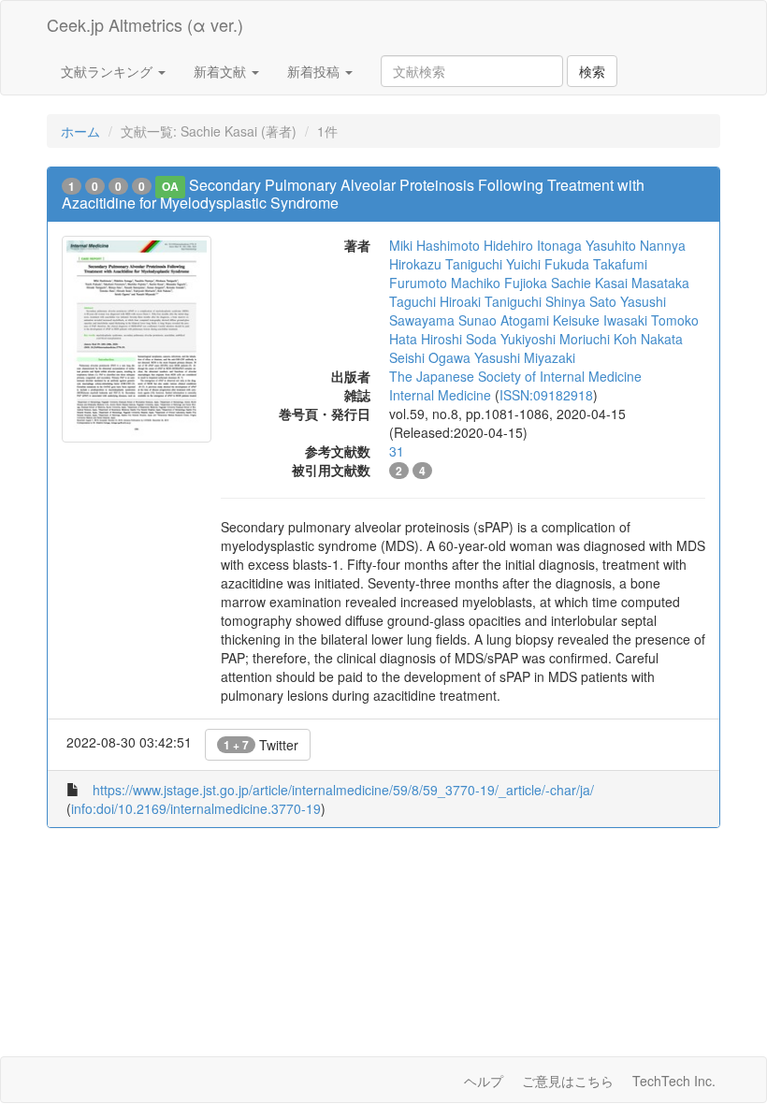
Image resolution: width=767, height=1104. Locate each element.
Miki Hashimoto (434, 245)
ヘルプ (483, 1080)
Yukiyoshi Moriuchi (555, 338)
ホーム (80, 131)
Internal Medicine (440, 394)
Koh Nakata (648, 338)
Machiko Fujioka (499, 282)
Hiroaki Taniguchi (491, 301)
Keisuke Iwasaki (600, 320)
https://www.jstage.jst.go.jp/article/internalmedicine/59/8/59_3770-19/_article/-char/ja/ (343, 789)
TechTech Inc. (674, 1080)
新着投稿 (315, 71)
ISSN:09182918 (546, 394)
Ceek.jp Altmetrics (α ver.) (145, 24)
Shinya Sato (580, 301)
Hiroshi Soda (459, 338)
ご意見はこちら (568, 1080)
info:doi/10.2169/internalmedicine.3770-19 (196, 808)
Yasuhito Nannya (636, 245)
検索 (592, 71)
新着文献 (222, 71)
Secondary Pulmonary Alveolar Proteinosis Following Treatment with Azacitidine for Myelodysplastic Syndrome (353, 193)
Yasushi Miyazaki (524, 357)
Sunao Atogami (503, 320)
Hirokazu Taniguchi (445, 263)
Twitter (261, 744)
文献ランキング (108, 71)
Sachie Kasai (589, 282)
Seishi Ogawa (429, 357)
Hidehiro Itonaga (533, 245)
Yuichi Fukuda (547, 263)
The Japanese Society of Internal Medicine (515, 376)
